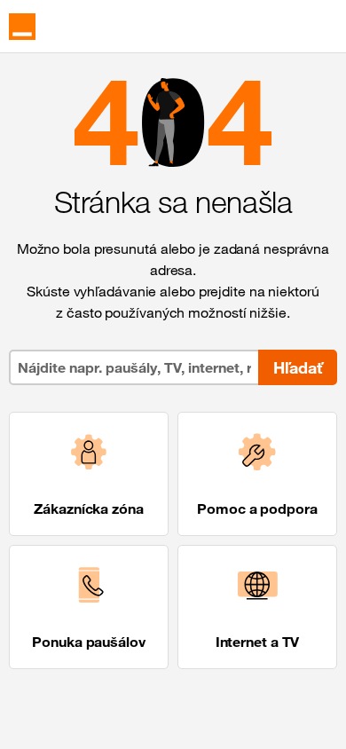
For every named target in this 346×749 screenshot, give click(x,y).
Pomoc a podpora (257, 508)
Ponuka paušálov (88, 641)
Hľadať (297, 367)
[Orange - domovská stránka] (22, 26)
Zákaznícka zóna (89, 508)
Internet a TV (258, 641)
